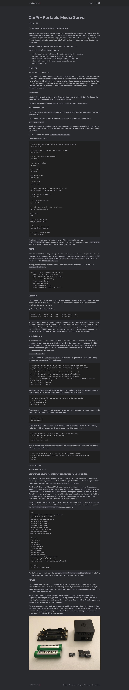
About (92, 3)
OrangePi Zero (45, 72)
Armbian (32, 86)
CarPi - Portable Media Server (57, 17)
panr (98, 685)
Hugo (80, 685)
